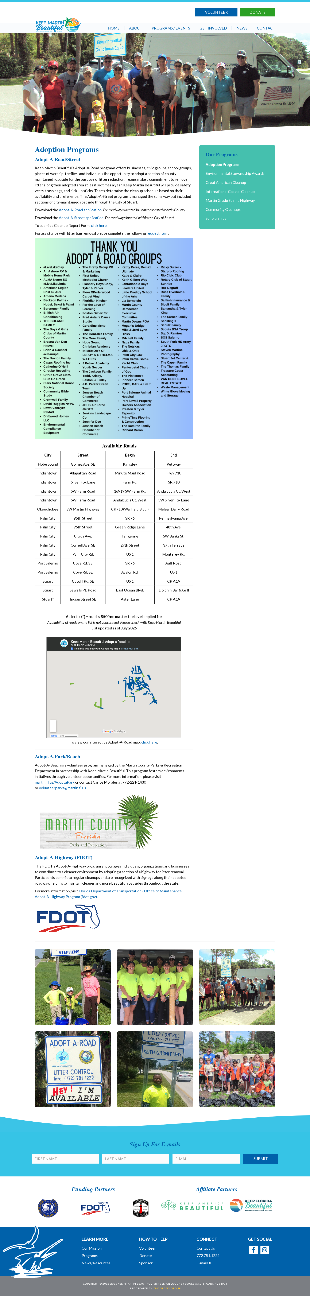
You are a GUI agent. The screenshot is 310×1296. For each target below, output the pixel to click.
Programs (90, 1255)
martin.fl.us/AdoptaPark (54, 782)
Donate (257, 12)
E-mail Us (204, 1263)
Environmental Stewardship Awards (235, 173)
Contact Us (206, 1248)
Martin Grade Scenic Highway (230, 200)
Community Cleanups (223, 209)
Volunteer (216, 12)
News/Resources (96, 1263)
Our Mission (92, 1248)
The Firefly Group (167, 1288)
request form (157, 233)
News (241, 28)
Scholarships (216, 218)
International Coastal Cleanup (230, 191)
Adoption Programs (223, 164)
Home (114, 28)
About (135, 28)
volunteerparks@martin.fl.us (62, 787)
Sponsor (146, 1263)
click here (99, 225)
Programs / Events (171, 28)
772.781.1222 (208, 1255)
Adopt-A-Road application (80, 209)
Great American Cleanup (226, 182)
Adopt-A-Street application (81, 217)
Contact (266, 28)
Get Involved (213, 28)
